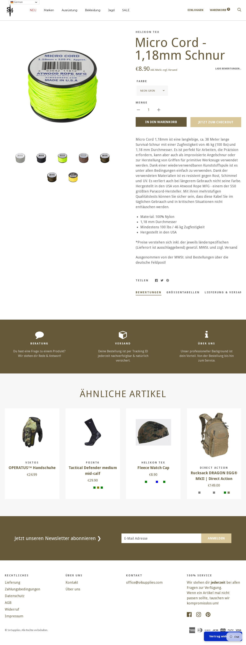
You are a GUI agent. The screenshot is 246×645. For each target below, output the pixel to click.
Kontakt (72, 582)
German (18, 2)
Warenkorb (219, 10)
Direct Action (214, 467)
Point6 (92, 462)
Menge (142, 102)
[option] (62, 87)
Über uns (73, 589)
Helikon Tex (148, 31)
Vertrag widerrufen (223, 636)
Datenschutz (14, 596)
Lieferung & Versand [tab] (225, 292)
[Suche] (239, 10)
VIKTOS (32, 462)
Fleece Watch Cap (153, 468)
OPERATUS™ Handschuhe (32, 468)
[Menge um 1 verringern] (138, 109)
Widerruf (12, 609)
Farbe (142, 81)
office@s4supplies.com (144, 582)
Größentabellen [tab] (183, 292)
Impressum (14, 616)
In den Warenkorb (161, 122)
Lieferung (12, 582)
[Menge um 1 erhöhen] (158, 109)
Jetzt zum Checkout (216, 122)
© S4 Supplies (12, 630)
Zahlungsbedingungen (22, 589)
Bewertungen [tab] (148, 292)
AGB (8, 603)
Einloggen (195, 10)
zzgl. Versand (170, 69)
